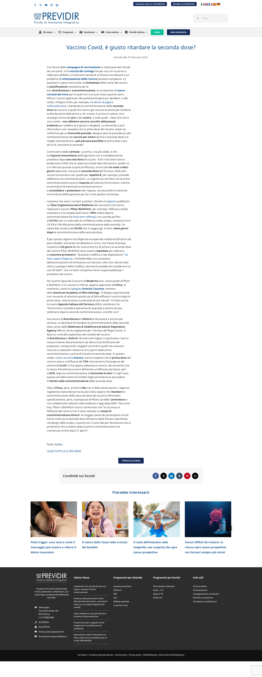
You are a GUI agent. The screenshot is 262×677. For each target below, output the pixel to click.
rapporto (111, 201)
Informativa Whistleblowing (171, 659)
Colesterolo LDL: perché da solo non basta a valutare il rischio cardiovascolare (52, 547)
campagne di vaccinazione (83, 67)
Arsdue (84, 659)
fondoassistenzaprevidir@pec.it (53, 641)
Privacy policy (135, 659)
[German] (218, 4)
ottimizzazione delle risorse (79, 79)
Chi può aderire (200, 591)
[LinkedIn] (171, 476)
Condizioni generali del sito (101, 659)
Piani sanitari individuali (163, 591)
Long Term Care (120, 610)
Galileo (58, 444)
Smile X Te (157, 602)
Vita (115, 602)
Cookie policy (121, 659)
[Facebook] (156, 476)
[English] (206, 4)
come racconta (69, 357)
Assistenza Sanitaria (122, 591)
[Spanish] (214, 4)
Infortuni (117, 595)
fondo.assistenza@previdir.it (51, 636)
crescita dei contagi (81, 71)
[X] (164, 476)
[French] (210, 4)
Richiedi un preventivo (203, 602)
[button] (32, 530)
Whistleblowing (150, 659)
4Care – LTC (158, 595)
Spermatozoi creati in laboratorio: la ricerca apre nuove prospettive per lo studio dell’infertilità (90, 642)
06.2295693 (44, 627)
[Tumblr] (179, 476)
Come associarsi (200, 595)
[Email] (195, 476)
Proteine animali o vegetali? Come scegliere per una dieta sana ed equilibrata (207, 547)
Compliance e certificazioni (205, 606)
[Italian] (203, 4)
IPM (115, 598)
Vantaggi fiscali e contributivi (206, 598)
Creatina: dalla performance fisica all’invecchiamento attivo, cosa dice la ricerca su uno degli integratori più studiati (90, 608)
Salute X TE (158, 598)
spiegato (87, 288)
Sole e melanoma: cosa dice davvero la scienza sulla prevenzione (151, 547)
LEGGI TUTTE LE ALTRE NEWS (64, 451)
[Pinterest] (187, 476)
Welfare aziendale (121, 606)
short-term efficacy (84, 216)
